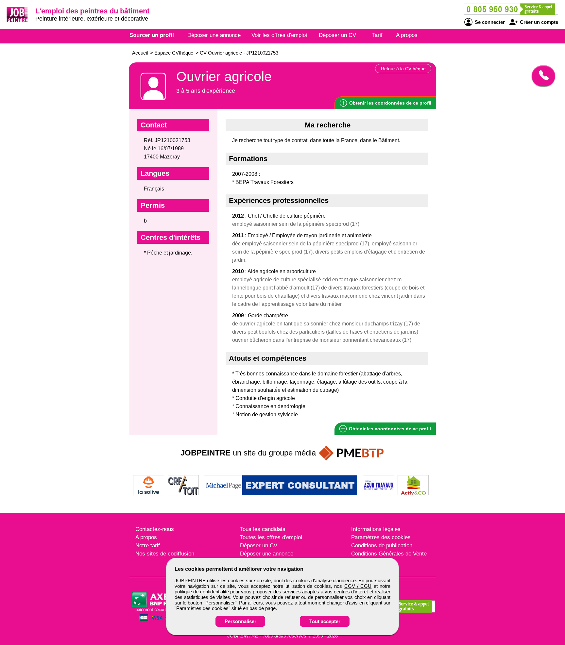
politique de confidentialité (202, 591)
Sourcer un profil (151, 35)
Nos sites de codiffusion (164, 554)
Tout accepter (324, 621)
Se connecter (489, 22)
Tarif (377, 35)
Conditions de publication (381, 545)
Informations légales (376, 529)
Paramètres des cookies (381, 537)
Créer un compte (538, 22)
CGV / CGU (358, 586)
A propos (407, 35)
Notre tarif (147, 545)
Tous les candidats (262, 529)
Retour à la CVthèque (403, 68)
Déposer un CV (337, 35)
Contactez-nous (154, 529)
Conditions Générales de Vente (389, 554)
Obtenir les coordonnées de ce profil (389, 428)
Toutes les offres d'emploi (271, 537)
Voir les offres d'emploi (279, 35)
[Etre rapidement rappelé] (541, 75)
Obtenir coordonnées (389, 103)
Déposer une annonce (214, 35)
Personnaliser (240, 621)
